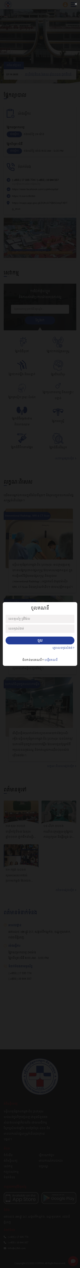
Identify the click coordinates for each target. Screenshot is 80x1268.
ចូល (40, 640)
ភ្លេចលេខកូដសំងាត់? (63, 648)
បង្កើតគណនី (51, 660)
